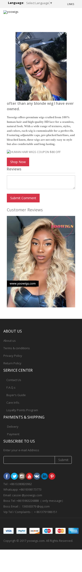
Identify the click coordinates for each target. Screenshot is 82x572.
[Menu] (58, 16)
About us (9, 340)
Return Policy (12, 363)
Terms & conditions (16, 348)
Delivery (12, 426)
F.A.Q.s (10, 387)
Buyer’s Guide (16, 395)
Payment (13, 434)
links (70, 4)
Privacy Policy (12, 356)
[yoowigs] (11, 12)
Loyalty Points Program (22, 410)
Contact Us (13, 380)
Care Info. (13, 402)
